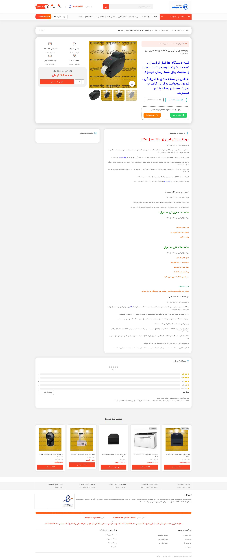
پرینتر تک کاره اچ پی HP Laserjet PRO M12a (145, 455)
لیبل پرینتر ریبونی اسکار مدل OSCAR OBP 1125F (178, 455)
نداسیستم (167, 181)
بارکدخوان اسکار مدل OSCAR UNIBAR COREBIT (51, 455)
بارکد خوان (122, 157)
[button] (113, 467)
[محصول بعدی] (39, 30)
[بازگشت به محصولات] (42, 30)
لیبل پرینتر (164, 30)
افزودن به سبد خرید (56, 82)
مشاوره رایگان (43, 16)
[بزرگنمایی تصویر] (132, 84)
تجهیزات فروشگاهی (177, 30)
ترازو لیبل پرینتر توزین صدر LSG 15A (83, 454)
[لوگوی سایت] (180, 7)
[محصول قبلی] (45, 30)
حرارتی (156, 30)
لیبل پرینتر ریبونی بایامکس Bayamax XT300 (114, 455)
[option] (116, 86)
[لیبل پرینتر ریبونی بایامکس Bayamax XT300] (113, 439)
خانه (187, 30)
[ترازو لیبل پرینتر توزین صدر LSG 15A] (82, 439)
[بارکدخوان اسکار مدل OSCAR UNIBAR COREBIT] (50, 439)
